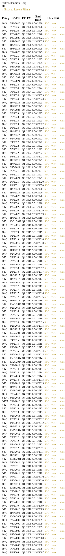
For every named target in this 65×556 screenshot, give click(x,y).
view (53, 23)
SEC (46, 23)
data (62, 27)
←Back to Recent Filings (15, 9)
